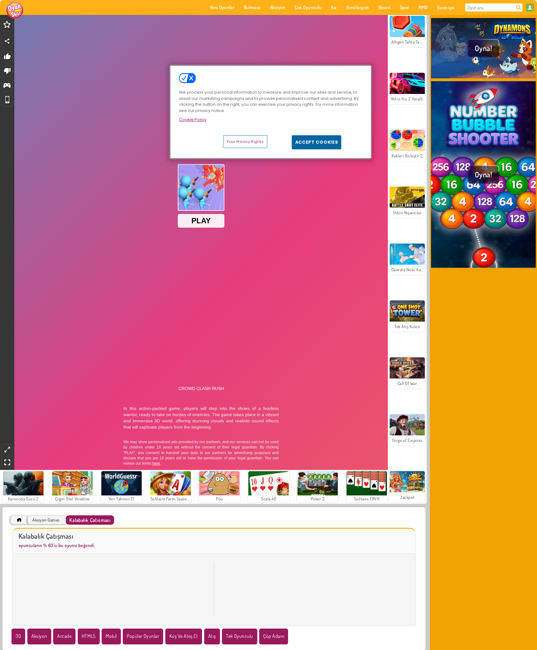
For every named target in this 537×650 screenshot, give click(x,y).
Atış (212, 636)
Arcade (64, 636)
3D (18, 636)
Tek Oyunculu (239, 636)
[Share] (7, 41)
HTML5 (89, 636)
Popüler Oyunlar (143, 636)
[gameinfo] (7, 86)
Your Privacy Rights (245, 141)
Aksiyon (39, 636)
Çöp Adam (273, 636)
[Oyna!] (483, 77)
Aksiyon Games (45, 519)
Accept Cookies (316, 142)
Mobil (111, 636)
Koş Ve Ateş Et (183, 636)
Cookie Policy (192, 120)
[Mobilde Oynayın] (7, 100)
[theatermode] (7, 449)
